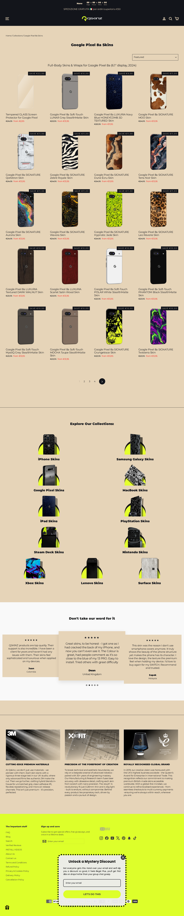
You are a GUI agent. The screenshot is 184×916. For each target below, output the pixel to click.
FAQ (8, 832)
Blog (8, 836)
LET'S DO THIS (92, 894)
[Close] (123, 857)
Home (9, 35)
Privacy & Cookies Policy (17, 871)
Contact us (11, 858)
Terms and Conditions (16, 862)
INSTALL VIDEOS (14, 849)
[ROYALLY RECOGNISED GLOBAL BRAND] (151, 744)
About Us (10, 854)
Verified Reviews (13, 845)
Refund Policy (12, 866)
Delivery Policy (13, 875)
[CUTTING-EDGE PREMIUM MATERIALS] (33, 744)
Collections (17, 35)
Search (9, 841)
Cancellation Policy (15, 879)
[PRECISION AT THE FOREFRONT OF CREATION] (92, 744)
